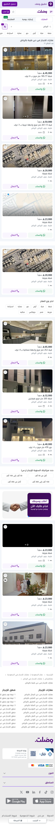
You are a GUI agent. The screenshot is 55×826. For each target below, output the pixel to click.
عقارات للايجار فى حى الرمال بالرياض (38, 694)
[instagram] (52, 792)
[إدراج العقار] (13, 12)
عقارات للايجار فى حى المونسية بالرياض (37, 709)
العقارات (44, 19)
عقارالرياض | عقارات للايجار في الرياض (38, 679)
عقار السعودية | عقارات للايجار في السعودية (25, 674)
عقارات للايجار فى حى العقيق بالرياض (38, 701)
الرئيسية (49, 674)
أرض (34, 33)
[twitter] (21, 792)
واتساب (38, 89)
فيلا (41, 33)
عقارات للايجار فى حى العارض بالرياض (38, 698)
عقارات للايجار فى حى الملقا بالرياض (38, 705)
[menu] (51, 12)
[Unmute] (5, 580)
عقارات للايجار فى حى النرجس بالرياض (38, 712)
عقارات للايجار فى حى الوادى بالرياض (38, 719)
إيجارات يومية (27, 19)
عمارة (19, 33)
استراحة (10, 33)
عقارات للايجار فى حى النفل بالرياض (39, 716)
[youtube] (27, 792)
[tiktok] (45, 792)
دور (27, 33)
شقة (49, 33)
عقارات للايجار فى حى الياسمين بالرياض (37, 723)
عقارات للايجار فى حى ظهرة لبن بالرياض (37, 726)
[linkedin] (33, 792)
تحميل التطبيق (10, 4)
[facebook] (39, 792)
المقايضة (9, 19)
